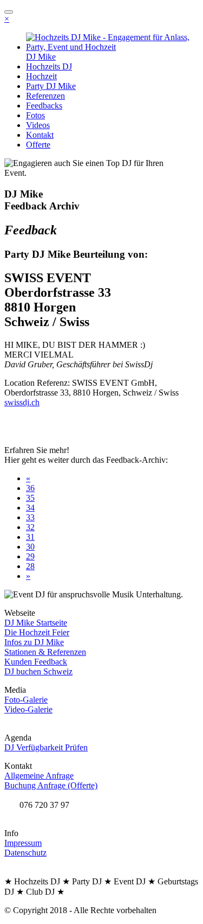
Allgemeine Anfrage (39, 775)
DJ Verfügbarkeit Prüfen (46, 747)
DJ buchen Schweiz (38, 671)
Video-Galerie (28, 709)
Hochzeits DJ (49, 66)
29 (30, 556)
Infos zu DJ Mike (34, 642)
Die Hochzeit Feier (36, 632)
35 (30, 497)
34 (30, 507)
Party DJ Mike (51, 86)
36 (30, 488)
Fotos (35, 115)
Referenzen (45, 95)
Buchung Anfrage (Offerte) (50, 785)
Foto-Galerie (26, 699)
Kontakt (40, 134)
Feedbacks (44, 105)
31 (30, 536)
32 (30, 527)
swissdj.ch (22, 402)
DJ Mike (41, 56)
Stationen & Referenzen (45, 652)
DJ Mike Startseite (35, 622)
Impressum (23, 842)
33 (30, 517)
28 (30, 566)
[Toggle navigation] (8, 12)
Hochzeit (41, 76)
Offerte (38, 144)
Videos (38, 125)
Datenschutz (25, 852)
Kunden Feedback (35, 661)
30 (30, 546)
